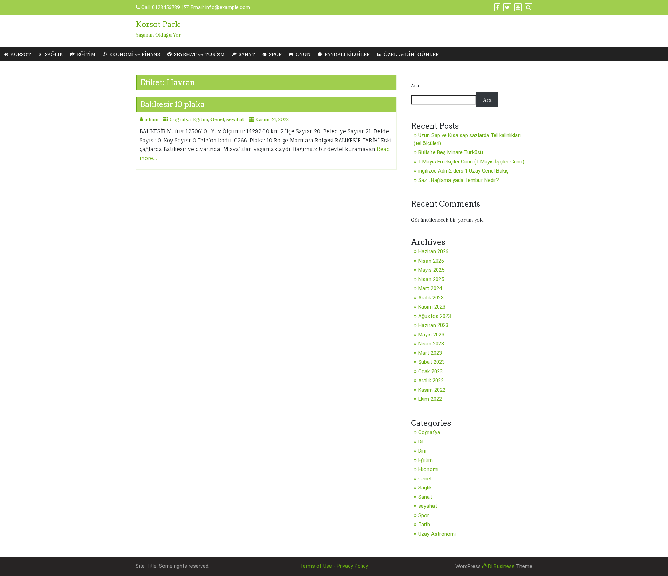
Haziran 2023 (433, 325)
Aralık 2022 (431, 380)
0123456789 (166, 7)
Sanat (425, 497)
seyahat (235, 119)
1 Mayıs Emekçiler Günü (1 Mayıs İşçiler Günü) (471, 162)
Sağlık (425, 488)
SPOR (275, 54)
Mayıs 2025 (431, 270)
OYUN (303, 54)
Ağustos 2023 (434, 316)
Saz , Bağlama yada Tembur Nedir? (458, 180)
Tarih (424, 524)
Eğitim (200, 119)
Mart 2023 (430, 353)
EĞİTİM (86, 54)
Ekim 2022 (430, 399)
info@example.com (227, 7)
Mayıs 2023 (431, 334)
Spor (423, 515)
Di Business (501, 566)
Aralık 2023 (431, 298)
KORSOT (20, 54)
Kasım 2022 (431, 390)
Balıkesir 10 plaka (172, 104)
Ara (415, 85)
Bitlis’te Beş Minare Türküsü (450, 152)
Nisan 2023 (431, 344)
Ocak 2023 (430, 371)
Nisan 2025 (431, 279)
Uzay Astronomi (437, 534)
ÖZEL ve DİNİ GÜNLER (411, 54)
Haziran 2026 (433, 251)
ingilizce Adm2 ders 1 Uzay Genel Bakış (463, 171)
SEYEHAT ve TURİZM (199, 54)
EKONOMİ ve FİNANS (134, 54)
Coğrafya (180, 119)
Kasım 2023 (431, 307)
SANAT (247, 54)
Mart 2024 (430, 288)
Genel (217, 119)
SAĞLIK (54, 54)
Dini (422, 451)
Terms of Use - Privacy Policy (334, 566)
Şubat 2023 (431, 362)
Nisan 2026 (431, 261)
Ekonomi (428, 469)
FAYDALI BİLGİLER (347, 54)
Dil (420, 442)
